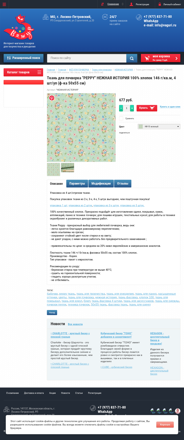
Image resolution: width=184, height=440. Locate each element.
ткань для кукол (71, 300)
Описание (56, 183)
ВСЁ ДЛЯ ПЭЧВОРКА (79, 69)
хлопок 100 (146, 297)
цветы (63, 297)
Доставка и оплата (34, 392)
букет (87, 300)
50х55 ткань (99, 304)
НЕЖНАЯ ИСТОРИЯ (124, 69)
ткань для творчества (90, 293)
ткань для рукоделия (120, 293)
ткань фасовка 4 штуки (107, 300)
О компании (12, 392)
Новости (65, 392)
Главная (51, 69)
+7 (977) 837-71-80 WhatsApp (158, 18)
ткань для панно (146, 293)
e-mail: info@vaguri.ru (160, 25)
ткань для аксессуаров (138, 300)
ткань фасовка (128, 297)
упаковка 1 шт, (59, 205)
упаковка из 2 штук (80, 205)
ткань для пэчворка (81, 297)
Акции (52, 392)
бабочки (52, 293)
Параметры (77, 183)
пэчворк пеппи (56, 304)
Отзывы (122, 183)
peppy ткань (67, 293)
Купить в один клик (170, 106)
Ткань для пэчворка (102, 69)
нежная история (106, 297)
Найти (131, 58)
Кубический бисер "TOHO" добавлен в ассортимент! (116, 335)
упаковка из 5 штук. (132, 205)
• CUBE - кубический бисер (116, 367)
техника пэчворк (78, 304)
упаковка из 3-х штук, (106, 205)
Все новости (75, 324)
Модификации (101, 183)
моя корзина (159, 57)
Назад (52, 312)
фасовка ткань (118, 304)
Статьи (79, 392)
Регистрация (142, 4)
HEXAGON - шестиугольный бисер (159, 370)
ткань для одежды (167, 300)
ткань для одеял (140, 304)
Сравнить (129, 118)
